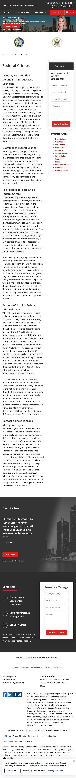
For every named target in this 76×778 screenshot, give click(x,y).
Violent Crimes (61, 153)
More (72, 12)
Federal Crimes (61, 164)
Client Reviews (41, 12)
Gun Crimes (60, 142)
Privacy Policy (36, 667)
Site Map (47, 667)
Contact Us (57, 12)
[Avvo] (19, 694)
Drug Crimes (60, 139)
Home (6, 12)
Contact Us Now (11, 26)
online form (15, 479)
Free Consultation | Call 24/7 (59, 2)
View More (10, 555)
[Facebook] (5, 694)
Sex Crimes (60, 144)
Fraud (57, 162)
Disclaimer (25, 667)
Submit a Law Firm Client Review (12, 561)
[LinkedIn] (10, 694)
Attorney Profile (22, 12)
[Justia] (14, 694)
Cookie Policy (33, 736)
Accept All (12, 770)
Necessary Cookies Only (33, 770)
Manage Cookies (49, 736)
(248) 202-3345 (63, 6)
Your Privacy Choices (17, 736)
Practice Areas (14, 55)
